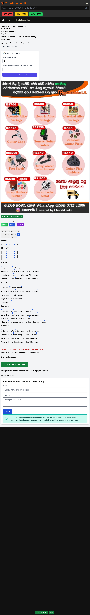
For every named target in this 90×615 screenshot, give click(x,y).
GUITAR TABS (35, 14)
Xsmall (4, 225)
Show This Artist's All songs (14, 364)
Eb (15, 234)
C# (2, 234)
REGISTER (8, 14)
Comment (7, 395)
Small (12, 225)
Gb (9, 237)
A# (9, 231)
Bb (12, 231)
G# (15, 237)
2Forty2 (10, 20)
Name (5, 385)
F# (5, 237)
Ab (2, 231)
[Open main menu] (87, 2)
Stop (51, 612)
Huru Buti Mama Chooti (23, 20)
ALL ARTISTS (21, 14)
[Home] (3, 20)
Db (6, 234)
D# (12, 234)
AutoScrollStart (41, 612)
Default (20, 225)
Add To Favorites (10, 46)
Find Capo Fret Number (20, 75)
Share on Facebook (8, 357)
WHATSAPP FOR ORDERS (12, 216)
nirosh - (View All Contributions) (23, 37)
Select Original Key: (9, 57)
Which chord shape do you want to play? (17, 66)
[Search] (86, 8)
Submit (7, 411)
